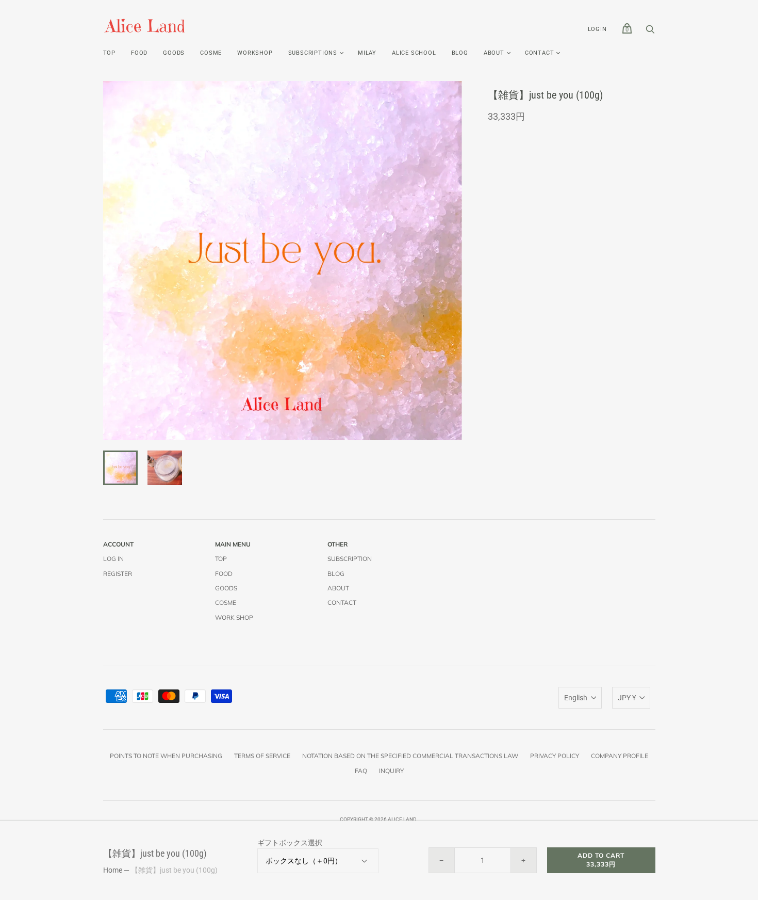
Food (139, 53)
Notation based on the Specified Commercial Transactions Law (410, 756)
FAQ (361, 771)
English (575, 698)
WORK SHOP (234, 617)
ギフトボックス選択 (289, 843)
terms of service (262, 756)
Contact (539, 53)
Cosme (211, 53)
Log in (113, 558)
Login (597, 29)
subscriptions (312, 53)
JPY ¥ (627, 698)
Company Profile (619, 756)
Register (117, 573)
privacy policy (554, 756)
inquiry (391, 771)
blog (460, 53)
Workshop (254, 53)
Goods (174, 53)
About (494, 53)
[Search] (650, 32)
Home (112, 870)
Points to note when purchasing (166, 756)
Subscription (349, 558)
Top (109, 53)
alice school (414, 53)
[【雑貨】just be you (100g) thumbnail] (120, 468)
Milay (367, 53)
